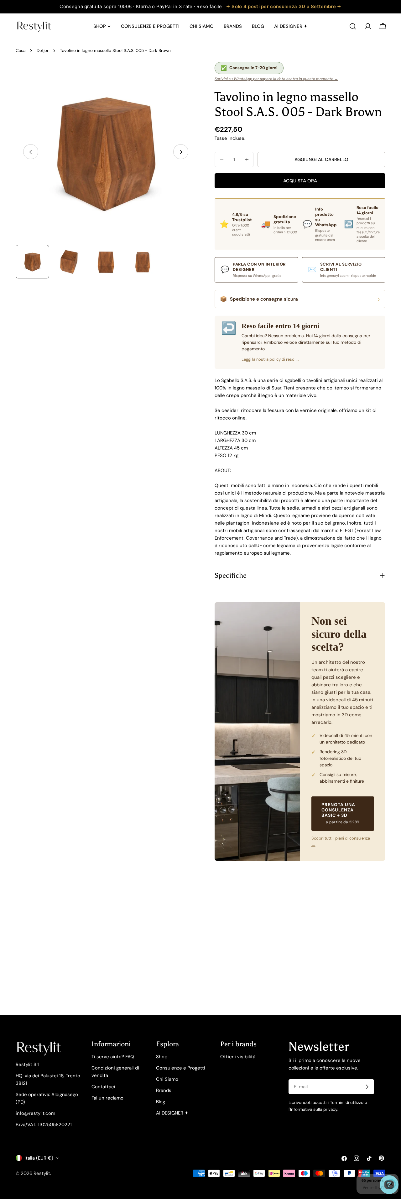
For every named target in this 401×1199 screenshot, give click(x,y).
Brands (163, 1090)
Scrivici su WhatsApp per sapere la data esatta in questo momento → (276, 78)
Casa (20, 50)
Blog (160, 1102)
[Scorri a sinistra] (30, 152)
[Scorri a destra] (180, 152)
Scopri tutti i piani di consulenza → (340, 841)
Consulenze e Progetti (180, 1068)
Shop (161, 1057)
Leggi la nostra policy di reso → (270, 359)
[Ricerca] (352, 26)
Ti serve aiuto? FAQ (112, 1057)
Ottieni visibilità (237, 1057)
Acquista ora (300, 181)
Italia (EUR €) (38, 1158)
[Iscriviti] (366, 1086)
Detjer (43, 50)
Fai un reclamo (107, 1098)
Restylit (42, 1173)
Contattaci (103, 1087)
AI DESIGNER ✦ (172, 1113)
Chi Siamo (167, 1079)
